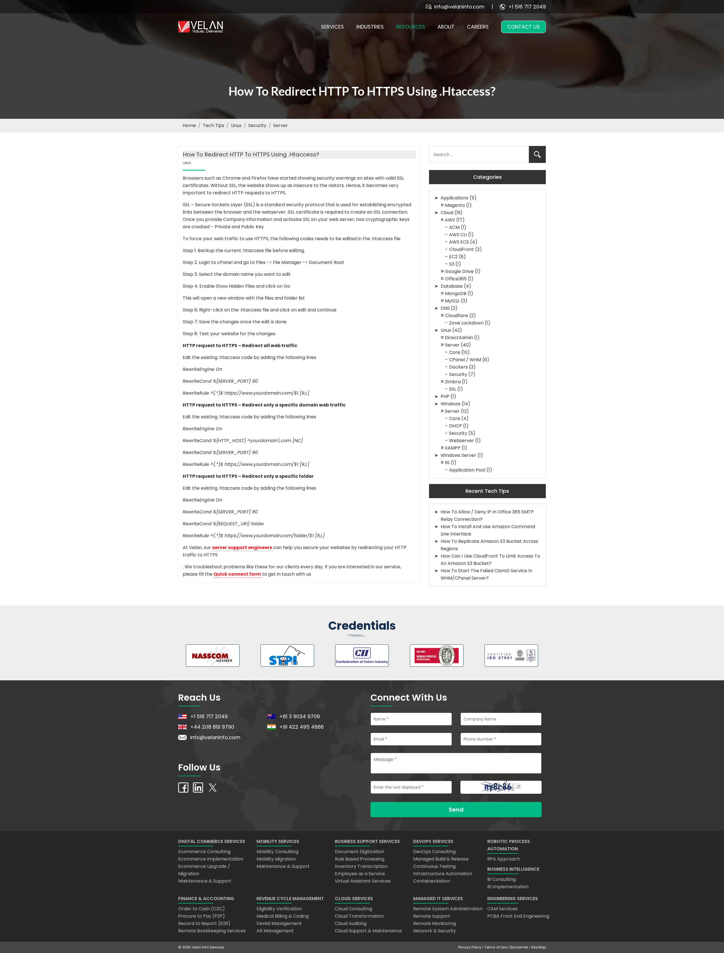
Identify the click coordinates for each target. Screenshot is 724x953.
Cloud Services (354, 898)
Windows (450, 404)
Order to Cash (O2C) (201, 908)
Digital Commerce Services (211, 841)
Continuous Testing (434, 866)
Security (257, 125)
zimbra (453, 381)
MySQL (452, 301)
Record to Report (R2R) (204, 923)
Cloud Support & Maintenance (368, 931)
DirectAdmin (459, 337)
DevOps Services (433, 841)
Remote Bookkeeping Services (212, 931)
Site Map (538, 947)
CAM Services (502, 908)
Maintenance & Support (204, 881)
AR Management (275, 931)
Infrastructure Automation (442, 873)
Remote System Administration (447, 908)
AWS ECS (459, 242)
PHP (445, 396)
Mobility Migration (276, 859)
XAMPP (452, 448)
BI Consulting (501, 879)
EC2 (453, 256)
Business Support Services (367, 841)
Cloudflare (456, 315)
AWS (450, 220)
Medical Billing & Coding (283, 916)
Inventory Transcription (361, 866)
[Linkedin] (198, 787)
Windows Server (458, 455)
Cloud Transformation (359, 916)
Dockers (458, 367)
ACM (454, 227)
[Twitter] (213, 787)
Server (280, 125)
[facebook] (183, 787)
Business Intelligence (513, 869)
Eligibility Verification (279, 908)
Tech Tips (213, 125)
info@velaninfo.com (459, 6)
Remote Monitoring (434, 923)
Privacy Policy (469, 947)
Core (454, 352)
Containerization (431, 881)
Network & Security (434, 931)
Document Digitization (359, 851)
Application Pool (467, 470)
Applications (454, 198)
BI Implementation (508, 886)
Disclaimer (519, 947)
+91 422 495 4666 (301, 726)
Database (452, 286)
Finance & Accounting (206, 898)
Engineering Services (512, 898)
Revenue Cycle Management (290, 898)
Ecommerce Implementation (210, 859)
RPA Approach (503, 859)
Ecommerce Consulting (204, 851)
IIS (447, 462)
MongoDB (455, 293)
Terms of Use (495, 947)
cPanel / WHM (465, 359)
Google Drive (459, 271)
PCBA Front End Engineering (518, 916)
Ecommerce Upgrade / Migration (204, 870)
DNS (445, 308)
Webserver (461, 440)
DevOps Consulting (434, 851)
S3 (451, 264)
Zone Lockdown (466, 323)
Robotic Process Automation (508, 845)
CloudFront (461, 249)
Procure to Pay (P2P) (201, 916)
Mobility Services (278, 841)
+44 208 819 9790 (212, 726)
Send (456, 810)
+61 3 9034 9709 (299, 716)
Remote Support (431, 916)
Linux (236, 125)
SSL (452, 389)
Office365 (456, 279)
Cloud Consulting (353, 908)
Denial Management (279, 923)
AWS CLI (458, 234)
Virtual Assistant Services (363, 881)
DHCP (455, 426)
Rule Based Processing (359, 859)
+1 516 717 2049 (527, 6)
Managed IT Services (438, 898)
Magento (455, 205)
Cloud (447, 212)
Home (189, 125)
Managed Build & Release (441, 859)
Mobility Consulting (277, 851)
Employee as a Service (360, 873)
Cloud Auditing (351, 923)
